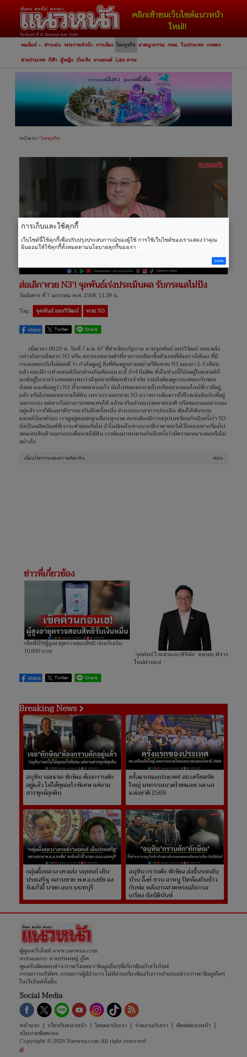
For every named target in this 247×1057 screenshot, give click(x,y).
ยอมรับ (219, 261)
